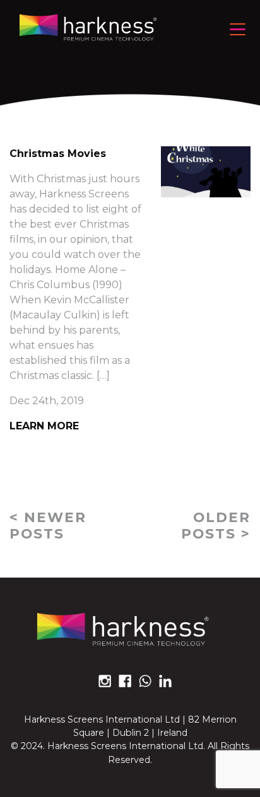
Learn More (44, 426)
